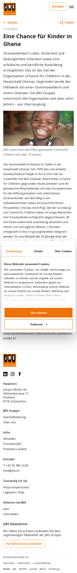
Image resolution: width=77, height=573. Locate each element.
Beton (43, 568)
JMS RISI (23, 568)
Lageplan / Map (13, 492)
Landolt (33, 568)
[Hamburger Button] (71, 6)
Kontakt (58, 6)
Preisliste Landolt (15, 449)
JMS (14, 568)
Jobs (6, 509)
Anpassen (36, 324)
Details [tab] (38, 251)
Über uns (9, 422)
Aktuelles (9, 439)
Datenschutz (24, 563)
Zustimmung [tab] (14, 251)
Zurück (12, 22)
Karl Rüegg (54, 568)
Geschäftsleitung (14, 417)
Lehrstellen (10, 514)
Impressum (9, 563)
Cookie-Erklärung (41, 563)
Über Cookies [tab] (63, 251)
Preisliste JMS (12, 444)
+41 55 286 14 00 (17, 465)
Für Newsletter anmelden (24, 544)
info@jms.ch (11, 471)
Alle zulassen (38, 312)
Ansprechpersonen (16, 487)
